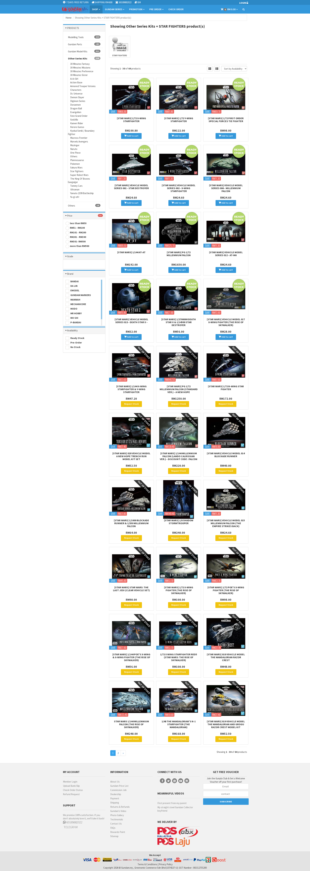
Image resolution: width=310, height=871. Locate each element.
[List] (217, 68)
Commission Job (118, 790)
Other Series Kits (83, 58)
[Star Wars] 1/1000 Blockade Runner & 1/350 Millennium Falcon (131, 523)
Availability (72, 330)
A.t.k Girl (74, 78)
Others (73, 156)
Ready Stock (77, 338)
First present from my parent (172, 803)
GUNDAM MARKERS (80, 295)
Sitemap (114, 836)
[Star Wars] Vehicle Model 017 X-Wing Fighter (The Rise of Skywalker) (226, 322)
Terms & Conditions (147, 864)
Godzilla (74, 119)
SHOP (95, 9)
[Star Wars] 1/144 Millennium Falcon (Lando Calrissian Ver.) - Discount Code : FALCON (178, 456)
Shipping (114, 802)
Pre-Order (76, 342)
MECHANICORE (78, 304)
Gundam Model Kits (83, 51)
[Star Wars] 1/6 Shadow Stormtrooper (178, 522)
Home (69, 17)
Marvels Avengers (79, 141)
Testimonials (116, 819)
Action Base (76, 82)
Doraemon (75, 104)
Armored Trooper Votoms (83, 86)
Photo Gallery (117, 815)
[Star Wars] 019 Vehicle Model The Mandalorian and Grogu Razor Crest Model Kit (226, 724)
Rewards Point (117, 832)
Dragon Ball (76, 108)
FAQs (112, 827)
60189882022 (74, 822)
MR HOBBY (76, 313)
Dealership (115, 794)
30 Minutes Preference (81, 71)
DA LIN (74, 285)
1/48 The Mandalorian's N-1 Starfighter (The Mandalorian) (179, 724)
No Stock (75, 347)
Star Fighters (76, 171)
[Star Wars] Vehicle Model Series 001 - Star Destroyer (131, 187)
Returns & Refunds (120, 806)
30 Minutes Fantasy (80, 63)
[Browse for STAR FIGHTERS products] (119, 44)
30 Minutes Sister (79, 75)
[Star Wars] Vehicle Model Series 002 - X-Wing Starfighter (178, 188)
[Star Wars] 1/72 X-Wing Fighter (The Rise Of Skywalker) (178, 590)
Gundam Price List (119, 785)
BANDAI (74, 281)
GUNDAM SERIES (114, 9)
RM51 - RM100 (77, 227)
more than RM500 (79, 246)
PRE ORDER (155, 9)
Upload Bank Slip (71, 785)
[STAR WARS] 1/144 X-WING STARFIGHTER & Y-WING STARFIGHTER (131, 389)
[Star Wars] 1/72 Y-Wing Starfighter (178, 120)
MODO (73, 308)
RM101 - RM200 (78, 232)
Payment (114, 798)
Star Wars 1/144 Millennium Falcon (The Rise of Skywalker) (131, 724)
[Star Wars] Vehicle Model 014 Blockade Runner (226, 455)
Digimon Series (77, 101)
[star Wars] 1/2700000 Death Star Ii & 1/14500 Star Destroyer (178, 322)
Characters (75, 89)
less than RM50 (78, 223)
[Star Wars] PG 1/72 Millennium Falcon (179, 254)
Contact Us (116, 823)
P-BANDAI (75, 322)
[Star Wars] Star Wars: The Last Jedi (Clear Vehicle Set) (131, 589)
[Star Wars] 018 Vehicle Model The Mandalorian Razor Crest (226, 657)
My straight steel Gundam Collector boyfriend (175, 809)
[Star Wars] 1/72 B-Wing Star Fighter (226, 388)
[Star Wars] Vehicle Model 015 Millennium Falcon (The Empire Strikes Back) (226, 523)
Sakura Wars (76, 167)
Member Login (70, 781)
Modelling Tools (83, 37)
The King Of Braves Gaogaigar (79, 180)
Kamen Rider (76, 123)
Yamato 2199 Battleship (82, 193)
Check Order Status (73, 790)
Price (69, 215)
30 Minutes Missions (80, 67)
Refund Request (71, 794)
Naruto (73, 148)
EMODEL (74, 290)
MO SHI (74, 317)
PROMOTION (136, 9)
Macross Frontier (78, 137)
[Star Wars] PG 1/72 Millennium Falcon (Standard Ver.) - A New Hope (179, 389)
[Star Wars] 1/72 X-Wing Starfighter (131, 120)
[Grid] (210, 68)
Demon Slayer (77, 97)
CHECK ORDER (176, 9)
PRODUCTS (73, 28)
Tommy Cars (76, 185)
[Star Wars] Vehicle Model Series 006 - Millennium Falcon (226, 188)
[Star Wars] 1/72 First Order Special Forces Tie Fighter (226, 120)
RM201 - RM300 (78, 236)
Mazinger (74, 145)
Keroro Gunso (77, 127)
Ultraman (74, 189)
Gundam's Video (118, 811)
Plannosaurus (77, 160)
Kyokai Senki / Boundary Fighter (81, 132)
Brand (70, 273)
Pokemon (75, 163)
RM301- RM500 (78, 241)
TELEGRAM (70, 827)
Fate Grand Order (79, 115)
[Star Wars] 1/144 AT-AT (131, 252)
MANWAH (75, 299)
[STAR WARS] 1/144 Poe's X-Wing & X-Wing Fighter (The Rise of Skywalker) (131, 657)
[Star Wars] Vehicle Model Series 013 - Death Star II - (131, 321)
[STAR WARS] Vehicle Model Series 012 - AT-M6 (226, 254)
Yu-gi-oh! (74, 196)
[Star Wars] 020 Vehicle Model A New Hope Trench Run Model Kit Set (131, 456)
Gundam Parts (83, 44)
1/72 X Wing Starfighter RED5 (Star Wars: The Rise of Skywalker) (178, 657)
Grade (70, 256)
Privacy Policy (166, 864)
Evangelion (75, 112)
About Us (115, 781)
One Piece (75, 152)
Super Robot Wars (79, 174)
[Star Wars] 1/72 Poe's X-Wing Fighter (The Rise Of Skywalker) (225, 590)
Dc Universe (76, 93)
